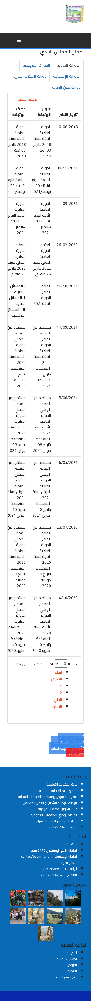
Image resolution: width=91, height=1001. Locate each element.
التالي (58, 699)
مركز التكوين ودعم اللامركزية (58, 809)
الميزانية (72, 952)
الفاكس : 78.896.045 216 (59, 875)
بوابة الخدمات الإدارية (63, 827)
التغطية (72, 971)
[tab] (69, 65)
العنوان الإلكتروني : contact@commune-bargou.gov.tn (49, 859)
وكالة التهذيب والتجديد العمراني (56, 821)
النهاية (56, 706)
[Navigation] (19, 40)
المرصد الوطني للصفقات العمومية (54, 815)
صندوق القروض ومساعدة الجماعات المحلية (48, 796)
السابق (56, 679)
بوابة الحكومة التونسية (62, 784)
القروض (72, 965)
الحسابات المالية (67, 959)
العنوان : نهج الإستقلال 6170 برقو (54, 850)
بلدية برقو (71, 844)
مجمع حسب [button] (27, 99)
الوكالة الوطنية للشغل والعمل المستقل (50, 803)
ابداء (58, 672)
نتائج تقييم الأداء (67, 977)
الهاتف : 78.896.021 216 (60, 868)
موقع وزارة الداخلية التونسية (58, 790)
